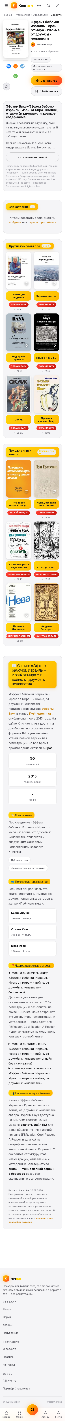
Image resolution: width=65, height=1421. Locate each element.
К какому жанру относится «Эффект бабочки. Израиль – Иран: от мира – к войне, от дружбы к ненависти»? (29, 1075)
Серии (7, 1316)
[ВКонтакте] (9, 67)
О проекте (9, 1348)
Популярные (10, 1332)
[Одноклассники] (15, 67)
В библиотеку (49, 91)
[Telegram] (22, 67)
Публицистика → (46, 452)
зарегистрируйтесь (42, 222)
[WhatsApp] (15, 76)
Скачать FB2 (48, 80)
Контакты (9, 1364)
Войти (58, 1417)
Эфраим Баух (40, 15)
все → (46, 245)
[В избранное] (26, 283)
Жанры (19, 1417)
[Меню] (6, 5)
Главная (7, 15)
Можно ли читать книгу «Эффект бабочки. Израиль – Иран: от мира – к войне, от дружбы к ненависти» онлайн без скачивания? (30, 1053)
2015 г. (34, 51)
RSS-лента (9, 1380)
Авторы (45, 1417)
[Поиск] (48, 5)
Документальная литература (42, 67)
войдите (15, 222)
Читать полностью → (32, 157)
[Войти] (57, 5)
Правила (8, 1356)
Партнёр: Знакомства (16, 1388)
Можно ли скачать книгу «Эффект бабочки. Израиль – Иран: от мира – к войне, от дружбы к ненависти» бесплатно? (29, 982)
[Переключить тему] (39, 5)
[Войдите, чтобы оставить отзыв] (6, 86)
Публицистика (22, 15)
